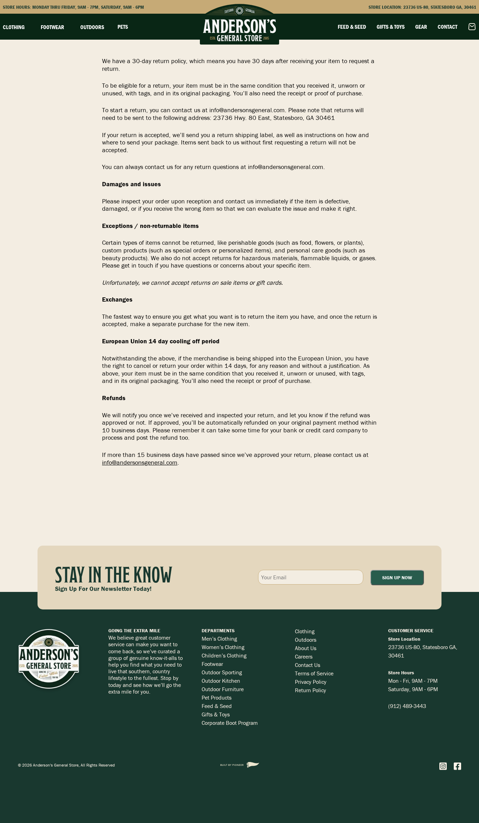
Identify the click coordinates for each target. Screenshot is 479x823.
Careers (303, 656)
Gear (421, 26)
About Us (305, 648)
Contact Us (307, 664)
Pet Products (216, 697)
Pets (122, 26)
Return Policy (310, 690)
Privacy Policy (310, 681)
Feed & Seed (352, 26)
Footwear (212, 663)
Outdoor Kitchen (221, 680)
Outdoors (305, 639)
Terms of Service (314, 673)
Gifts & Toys (391, 26)
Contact (447, 26)
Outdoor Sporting (222, 672)
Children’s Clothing (224, 655)
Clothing (305, 631)
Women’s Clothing (223, 646)
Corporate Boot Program (230, 722)
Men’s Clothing (219, 638)
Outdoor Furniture (223, 689)
